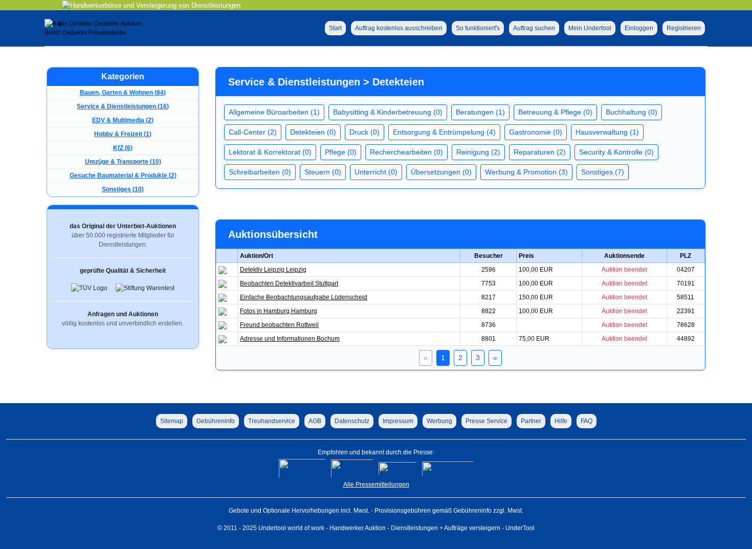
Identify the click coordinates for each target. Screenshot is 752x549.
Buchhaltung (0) (631, 112)
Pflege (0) (341, 152)
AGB (314, 421)
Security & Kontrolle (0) (616, 152)
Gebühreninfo (215, 421)
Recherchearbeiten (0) (406, 152)
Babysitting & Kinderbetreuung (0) (388, 112)
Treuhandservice (271, 421)
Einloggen (639, 28)
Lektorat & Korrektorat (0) (270, 152)
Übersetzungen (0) (441, 172)
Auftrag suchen (534, 28)
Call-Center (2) (253, 132)
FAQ (586, 421)
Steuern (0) (322, 172)
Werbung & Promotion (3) (526, 172)
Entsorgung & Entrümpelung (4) (444, 132)
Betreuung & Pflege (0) (555, 112)
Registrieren (684, 28)
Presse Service (486, 421)
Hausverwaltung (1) (607, 132)
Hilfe (561, 421)
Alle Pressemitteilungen (376, 484)
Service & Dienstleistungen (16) (123, 106)
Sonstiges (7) (602, 172)
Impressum (398, 421)
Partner (531, 421)
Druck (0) (364, 132)
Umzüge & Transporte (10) (123, 161)
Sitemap (171, 421)
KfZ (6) (122, 147)
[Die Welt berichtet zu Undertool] (447, 468)
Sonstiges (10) (123, 189)
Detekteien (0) (313, 132)
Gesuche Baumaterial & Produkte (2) (123, 175)
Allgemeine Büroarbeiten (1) (274, 112)
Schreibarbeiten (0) (260, 172)
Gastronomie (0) (535, 132)
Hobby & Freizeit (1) (122, 134)
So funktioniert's (478, 28)
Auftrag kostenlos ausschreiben (399, 28)
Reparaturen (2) (540, 152)
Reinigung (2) (478, 152)
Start (335, 28)
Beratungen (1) (480, 112)
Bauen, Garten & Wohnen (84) (123, 92)
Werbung (439, 421)
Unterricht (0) (376, 172)
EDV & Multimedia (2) (122, 120)
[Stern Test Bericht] (303, 468)
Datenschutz (352, 421)
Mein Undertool (589, 28)
